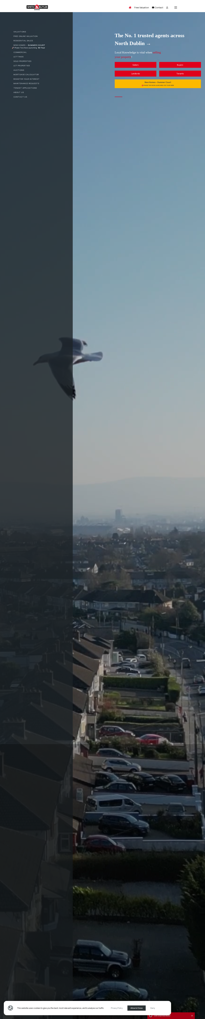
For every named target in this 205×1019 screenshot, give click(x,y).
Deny (152, 1008)
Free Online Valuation (26, 36)
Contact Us (20, 97)
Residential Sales (23, 40)
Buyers (180, 65)
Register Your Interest (27, 79)
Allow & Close (136, 1008)
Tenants (180, 73)
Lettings (18, 56)
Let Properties (22, 65)
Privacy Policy (117, 1008)
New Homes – (29, 45)
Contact (158, 7)
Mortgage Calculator (26, 74)
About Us (19, 92)
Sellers (136, 65)
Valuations (20, 31)
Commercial (20, 52)
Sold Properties (22, 61)
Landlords (135, 73)
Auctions (19, 70)
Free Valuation (141, 7)
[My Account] (167, 7)
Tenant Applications (25, 88)
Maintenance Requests (26, 83)
